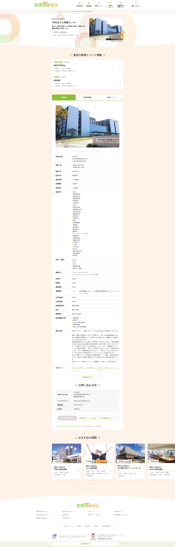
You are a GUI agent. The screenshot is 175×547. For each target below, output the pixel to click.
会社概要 (79, 526)
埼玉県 (67, 11)
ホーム (54, 11)
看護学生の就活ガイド (42, 518)
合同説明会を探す (41, 514)
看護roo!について (68, 526)
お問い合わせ (66, 518)
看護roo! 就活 (61, 11)
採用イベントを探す (94, 514)
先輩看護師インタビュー (121, 514)
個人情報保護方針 (106, 526)
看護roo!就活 (64, 426)
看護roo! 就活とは (67, 511)
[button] (64, 97)
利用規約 (96, 526)
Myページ (91, 511)
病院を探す (65, 514)
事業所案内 (87, 526)
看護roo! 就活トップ (42, 511)
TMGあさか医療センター (75, 426)
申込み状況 (117, 511)
